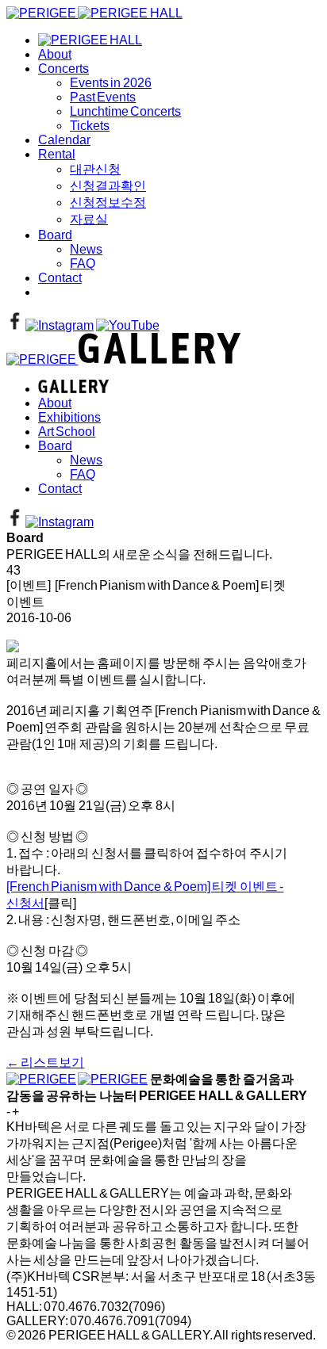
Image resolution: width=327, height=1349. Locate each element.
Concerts (63, 68)
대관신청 (95, 169)
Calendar (64, 140)
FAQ (82, 263)
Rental (56, 154)
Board (55, 235)
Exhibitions (69, 417)
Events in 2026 (111, 83)
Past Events (103, 97)
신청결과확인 (108, 186)
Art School (66, 431)
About (54, 54)
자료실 (89, 219)
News (86, 249)
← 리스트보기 (45, 1062)
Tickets (90, 125)
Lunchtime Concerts (125, 111)
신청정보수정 (108, 202)
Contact (60, 278)
